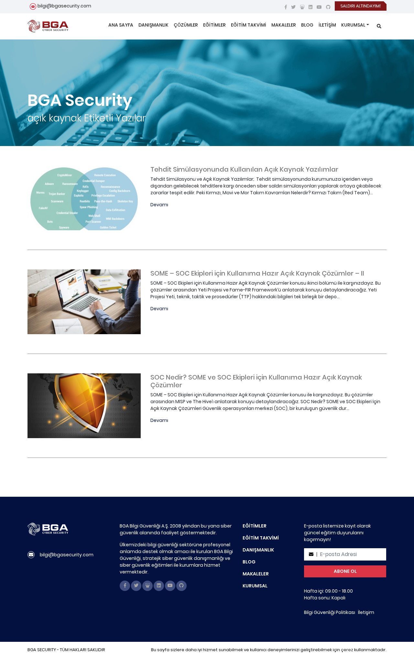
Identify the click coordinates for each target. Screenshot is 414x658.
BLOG (307, 25)
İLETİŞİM (327, 25)
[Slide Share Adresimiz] (302, 7)
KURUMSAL (353, 25)
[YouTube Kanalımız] (319, 7)
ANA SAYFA (120, 25)
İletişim (366, 612)
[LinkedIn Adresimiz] (310, 7)
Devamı (159, 204)
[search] (379, 26)
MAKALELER (283, 25)
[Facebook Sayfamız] (286, 7)
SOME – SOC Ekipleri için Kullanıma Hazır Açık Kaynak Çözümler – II (257, 273)
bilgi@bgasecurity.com (64, 6)
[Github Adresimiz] (328, 7)
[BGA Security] (47, 26)
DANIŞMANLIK (153, 25)
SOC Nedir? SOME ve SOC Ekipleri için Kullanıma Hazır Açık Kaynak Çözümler (256, 381)
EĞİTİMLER (214, 25)
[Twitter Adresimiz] (293, 7)
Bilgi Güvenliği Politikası (329, 612)
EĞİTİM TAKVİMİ (248, 25)
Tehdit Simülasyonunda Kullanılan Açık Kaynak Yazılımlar (244, 169)
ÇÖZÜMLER (186, 25)
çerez (347, 650)
